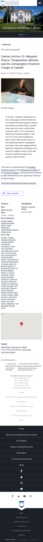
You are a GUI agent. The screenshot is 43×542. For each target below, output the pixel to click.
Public (9, 225)
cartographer (5, 244)
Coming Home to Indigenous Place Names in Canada (10, 261)
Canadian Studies (7, 242)
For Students (21, 401)
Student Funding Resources (21, 406)
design (11, 264)
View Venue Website (8, 352)
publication (10, 303)
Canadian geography (8, 240)
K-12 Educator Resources (21, 415)
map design (5, 288)
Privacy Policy (21, 526)
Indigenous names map (8, 282)
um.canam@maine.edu (21, 388)
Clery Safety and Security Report (21, 530)
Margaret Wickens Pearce (7, 291)
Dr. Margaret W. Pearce (8, 267)
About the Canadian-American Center (21, 397)
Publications (5, 227)
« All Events (6, 44)
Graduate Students (7, 223)
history (11, 275)
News (21, 420)
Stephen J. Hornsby (28, 207)
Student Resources (21, 517)
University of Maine (11, 172)
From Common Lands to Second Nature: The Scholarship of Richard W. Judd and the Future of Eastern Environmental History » (29, 367)
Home (21, 392)
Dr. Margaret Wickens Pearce (9, 270)
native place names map (8, 300)
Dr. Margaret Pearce (9, 265)
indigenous (5, 279)
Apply (21, 513)
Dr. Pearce (10, 273)
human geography (7, 277)
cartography (5, 246)
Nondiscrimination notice (21, 522)
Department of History (29, 170)
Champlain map (6, 251)
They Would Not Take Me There (10, 305)
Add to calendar (13, 193)
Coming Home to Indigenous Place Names (9, 257)
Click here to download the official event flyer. (18, 183)
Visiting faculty (6, 232)
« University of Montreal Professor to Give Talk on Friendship (12, 367)
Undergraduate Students (9, 230)
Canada (4, 237)
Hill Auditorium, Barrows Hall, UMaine (14, 347)
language (10, 286)
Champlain (9, 248)
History (3, 225)
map (15, 286)
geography (4, 275)
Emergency (21, 535)
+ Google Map (26, 350)
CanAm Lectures (7, 221)
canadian (10, 237)
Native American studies (9, 293)
